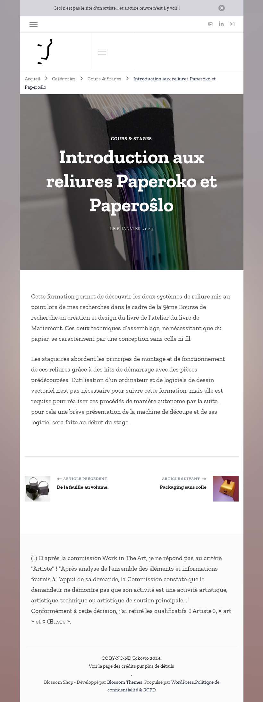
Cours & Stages (131, 139)
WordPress (182, 682)
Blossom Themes (124, 682)
